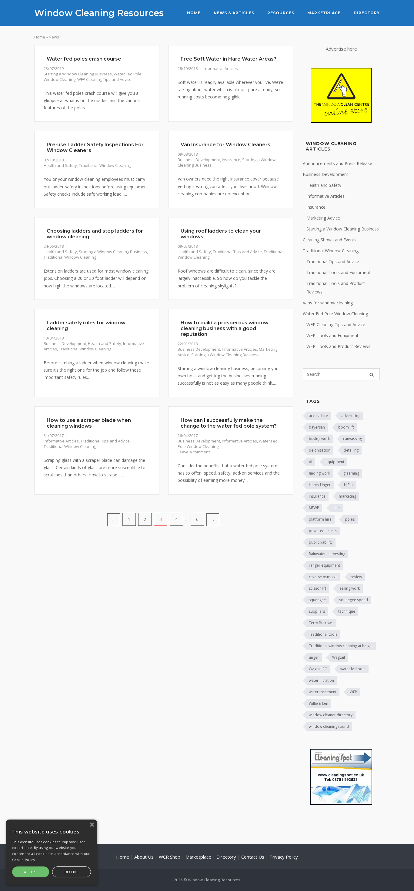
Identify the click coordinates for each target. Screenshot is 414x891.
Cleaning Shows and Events (329, 240)
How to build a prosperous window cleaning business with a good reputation (225, 328)
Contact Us (252, 857)
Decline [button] (72, 871)
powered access (323, 530)
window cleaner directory (330, 714)
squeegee (317, 599)
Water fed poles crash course (84, 59)
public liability (320, 542)
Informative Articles (220, 68)
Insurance (231, 159)
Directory (367, 13)
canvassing (352, 438)
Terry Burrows (321, 622)
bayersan (317, 427)
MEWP (314, 507)
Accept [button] (30, 871)
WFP (353, 691)
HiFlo (348, 484)
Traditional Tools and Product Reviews (335, 287)
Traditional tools (323, 634)
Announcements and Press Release (337, 163)
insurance (317, 496)
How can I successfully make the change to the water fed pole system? (229, 423)
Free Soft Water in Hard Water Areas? (228, 59)
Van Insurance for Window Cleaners (225, 144)
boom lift (346, 427)
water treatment (322, 691)
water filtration (321, 680)
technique (346, 611)
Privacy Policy (283, 857)
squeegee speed (353, 599)
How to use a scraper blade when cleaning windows (89, 423)
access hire (318, 415)
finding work (319, 473)
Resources (280, 13)
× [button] (91, 825)
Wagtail (338, 657)
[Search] (371, 374)
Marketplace (324, 13)
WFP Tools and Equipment (332, 335)
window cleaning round (329, 726)
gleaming (351, 473)
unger (314, 657)
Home (194, 13)
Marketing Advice (323, 218)
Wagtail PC (318, 668)
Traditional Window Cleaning (105, 165)
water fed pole (353, 668)
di (310, 461)
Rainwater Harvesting (327, 553)
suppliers (317, 611)
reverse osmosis (323, 576)
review (356, 576)
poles (350, 519)
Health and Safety (60, 165)
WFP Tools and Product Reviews (338, 346)
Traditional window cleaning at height (341, 645)
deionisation (319, 450)
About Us (144, 857)
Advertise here (341, 49)
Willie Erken (318, 703)
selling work (349, 588)
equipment (335, 461)
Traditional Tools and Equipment (338, 272)
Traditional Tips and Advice (237, 251)
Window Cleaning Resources (99, 13)
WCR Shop (169, 857)
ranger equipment (324, 565)
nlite (336, 507)
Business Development (199, 159)
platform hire (320, 519)
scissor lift (317, 588)
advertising (350, 415)
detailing (351, 450)
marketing (347, 496)
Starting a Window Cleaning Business (78, 74)
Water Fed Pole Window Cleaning (335, 313)
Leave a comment (194, 452)
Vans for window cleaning (328, 303)
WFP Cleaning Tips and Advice (104, 79)
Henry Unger (320, 484)
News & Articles (234, 13)
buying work (319, 438)
